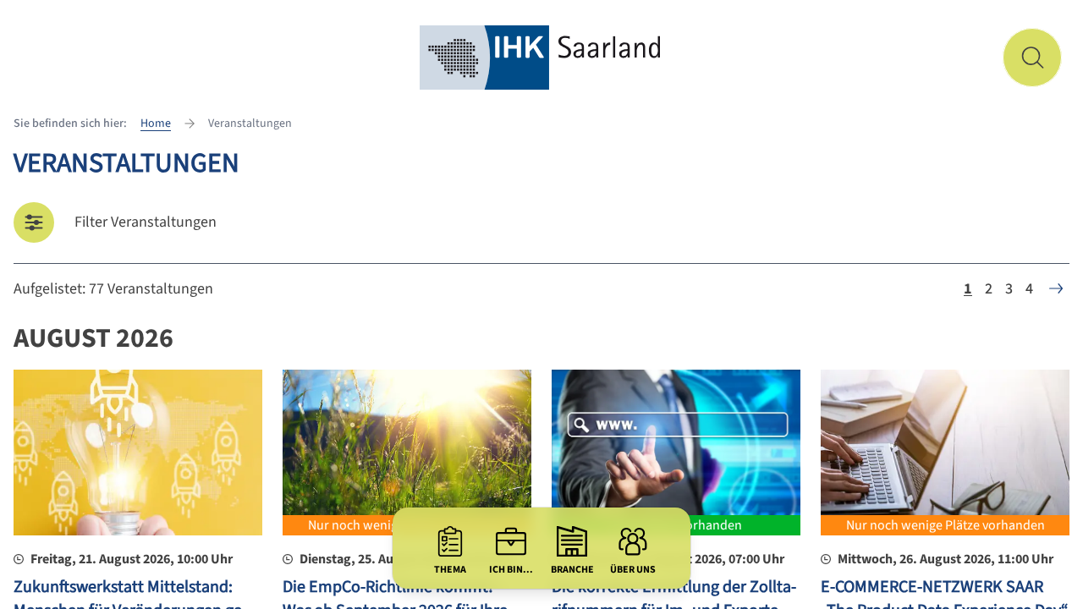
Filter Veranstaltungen (145, 222)
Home (155, 123)
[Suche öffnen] (1032, 57)
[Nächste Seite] (1055, 288)
